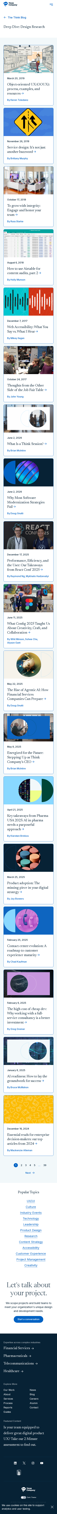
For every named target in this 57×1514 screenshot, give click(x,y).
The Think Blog (16, 17)
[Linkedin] (15, 1463)
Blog (32, 1394)
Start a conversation (28, 1319)
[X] (24, 1463)
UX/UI (31, 1201)
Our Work (9, 1389)
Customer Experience (31, 1253)
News (33, 1389)
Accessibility (31, 1248)
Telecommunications (19, 1363)
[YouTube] (41, 1463)
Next (28, 1173)
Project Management (30, 1259)
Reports (8, 1407)
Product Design (31, 1230)
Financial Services (17, 1348)
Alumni (33, 1403)
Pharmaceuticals (15, 1356)
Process (8, 1403)
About (7, 1394)
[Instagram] (33, 1463)
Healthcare (11, 1371)
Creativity (30, 1265)
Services (8, 1398)
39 (44, 1165)
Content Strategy (31, 1242)
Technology (31, 1218)
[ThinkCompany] (11, 4)
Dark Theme (31, 1497)
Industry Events (31, 1212)
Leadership (31, 1224)
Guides (7, 1411)
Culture (31, 1207)
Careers (34, 1398)
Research (30, 1236)
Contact (34, 1407)
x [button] (52, 1507)
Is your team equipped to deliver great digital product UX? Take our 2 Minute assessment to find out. (24, 1436)
